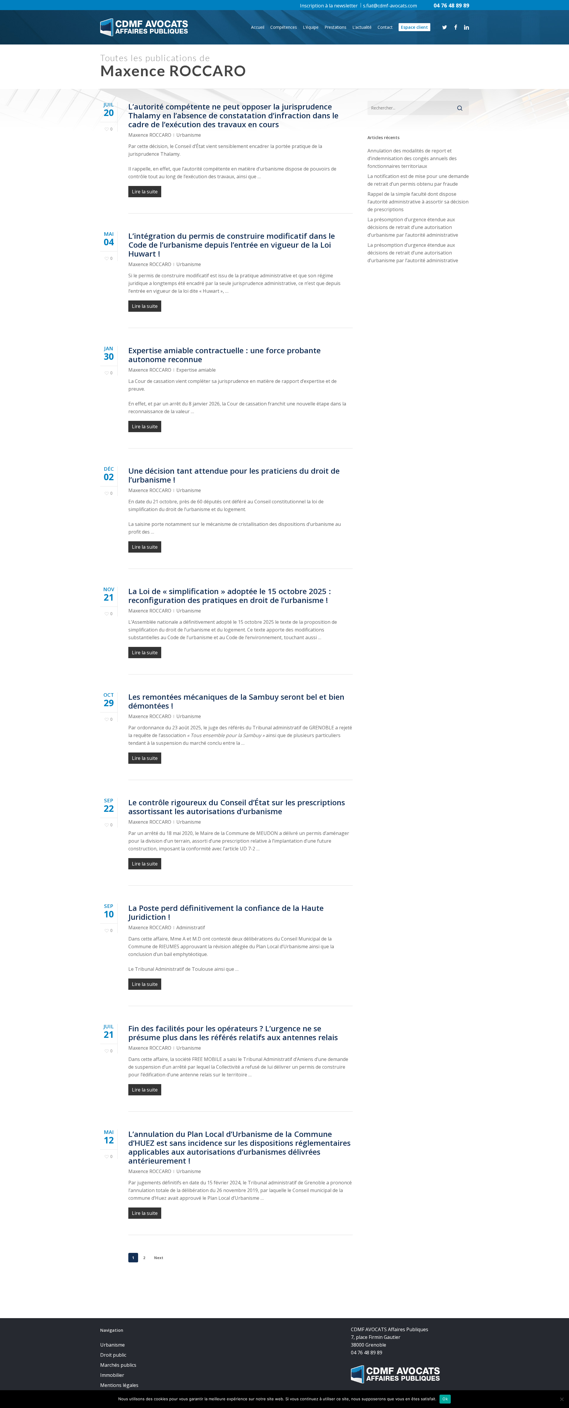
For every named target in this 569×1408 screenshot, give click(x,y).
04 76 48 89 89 (451, 5)
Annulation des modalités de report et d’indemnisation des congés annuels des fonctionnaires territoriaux (412, 158)
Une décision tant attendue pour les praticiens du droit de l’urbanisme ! (234, 475)
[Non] (562, 1399)
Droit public (113, 1355)
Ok (445, 1398)
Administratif (190, 927)
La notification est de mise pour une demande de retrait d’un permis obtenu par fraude (418, 180)
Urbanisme (188, 135)
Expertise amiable (196, 370)
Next (158, 1257)
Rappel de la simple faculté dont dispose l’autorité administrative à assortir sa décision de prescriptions (418, 202)
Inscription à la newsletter (329, 5)
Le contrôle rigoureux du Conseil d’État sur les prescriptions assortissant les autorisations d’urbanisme (236, 807)
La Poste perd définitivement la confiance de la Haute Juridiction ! (226, 912)
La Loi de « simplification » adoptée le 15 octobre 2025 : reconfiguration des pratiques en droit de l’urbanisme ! (229, 595)
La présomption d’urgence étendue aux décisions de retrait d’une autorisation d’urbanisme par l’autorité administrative (412, 227)
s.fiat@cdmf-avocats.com (390, 5)
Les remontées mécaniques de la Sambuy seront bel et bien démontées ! (236, 701)
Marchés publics (118, 1365)
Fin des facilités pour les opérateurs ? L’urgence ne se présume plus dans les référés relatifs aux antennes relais (233, 1033)
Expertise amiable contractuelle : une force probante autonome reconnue (224, 355)
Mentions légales (119, 1385)
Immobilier (112, 1375)
